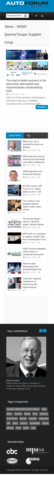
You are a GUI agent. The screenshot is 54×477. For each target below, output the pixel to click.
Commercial (12, 418)
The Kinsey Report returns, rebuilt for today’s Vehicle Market (33, 222)
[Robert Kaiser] (26, 376)
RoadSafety (35, 423)
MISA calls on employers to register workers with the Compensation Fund (34, 236)
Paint (18, 428)
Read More (41, 107)
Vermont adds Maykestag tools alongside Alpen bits (32, 266)
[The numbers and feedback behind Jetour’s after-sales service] (14, 205)
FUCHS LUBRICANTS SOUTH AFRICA (23, 409)
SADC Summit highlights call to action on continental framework (34, 251)
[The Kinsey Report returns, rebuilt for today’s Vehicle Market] (14, 223)
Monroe (23, 418)
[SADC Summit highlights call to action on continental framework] (14, 253)
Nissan (45, 423)
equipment (43, 418)
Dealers (24, 423)
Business (44, 414)
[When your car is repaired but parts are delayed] (14, 145)
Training (18, 414)
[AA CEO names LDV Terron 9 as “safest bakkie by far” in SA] (14, 190)
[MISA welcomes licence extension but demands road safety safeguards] (14, 160)
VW (8, 423)
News (9, 414)
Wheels (10, 428)
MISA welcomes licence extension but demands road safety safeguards (34, 159)
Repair (27, 414)
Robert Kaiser (12, 380)
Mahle (25, 428)
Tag (28, 135)
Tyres (44, 409)
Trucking (32, 418)
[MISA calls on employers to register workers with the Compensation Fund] (14, 238)
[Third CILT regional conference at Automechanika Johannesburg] (14, 283)
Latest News (15, 135)
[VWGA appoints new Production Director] (14, 175)
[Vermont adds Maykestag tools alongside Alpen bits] (14, 268)
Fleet (35, 414)
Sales (15, 423)
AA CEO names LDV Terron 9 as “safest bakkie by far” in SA (32, 189)
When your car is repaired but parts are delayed (33, 144)
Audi (33, 428)
